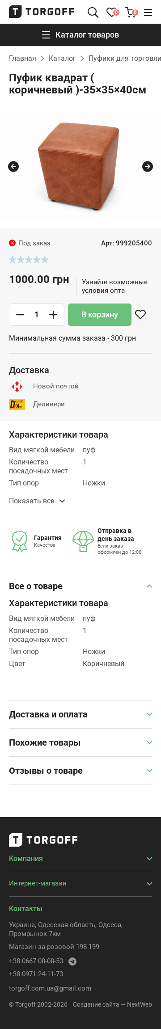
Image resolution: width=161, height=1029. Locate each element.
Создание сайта (96, 1004)
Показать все (32, 501)
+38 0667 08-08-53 (36, 961)
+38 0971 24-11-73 (36, 974)
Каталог (62, 58)
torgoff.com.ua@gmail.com (50, 988)
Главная (22, 58)
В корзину (99, 314)
